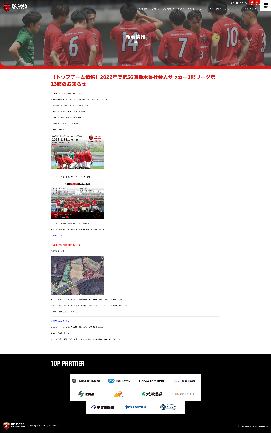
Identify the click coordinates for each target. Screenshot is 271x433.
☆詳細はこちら (56, 235)
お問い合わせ (35, 426)
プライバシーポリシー (51, 426)
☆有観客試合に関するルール (62, 321)
